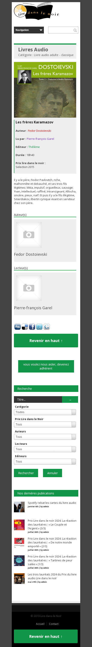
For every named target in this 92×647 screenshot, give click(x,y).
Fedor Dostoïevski (39, 131)
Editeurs (21, 456)
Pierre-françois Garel (40, 139)
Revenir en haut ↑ (46, 340)
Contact (53, 624)
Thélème (34, 147)
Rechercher (26, 473)
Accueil (40, 624)
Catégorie (22, 407)
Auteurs (20, 431)
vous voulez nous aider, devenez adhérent (46, 366)
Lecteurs (21, 444)
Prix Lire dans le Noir (29, 419)
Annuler (52, 473)
